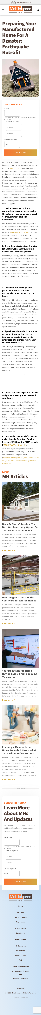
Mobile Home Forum (20, 979)
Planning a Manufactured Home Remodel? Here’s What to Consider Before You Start (19, 750)
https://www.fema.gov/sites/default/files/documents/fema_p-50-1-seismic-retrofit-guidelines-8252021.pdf (20, 460)
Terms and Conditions (20, 998)
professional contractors (19, 232)
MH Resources (20, 946)
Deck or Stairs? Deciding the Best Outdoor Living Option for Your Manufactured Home (20, 527)
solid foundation (16, 168)
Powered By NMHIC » (24, 2)
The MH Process (20, 917)
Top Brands (20, 922)
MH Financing (20, 939)
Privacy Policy (20, 988)
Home (20, 906)
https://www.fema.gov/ (14, 444)
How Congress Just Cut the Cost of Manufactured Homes (19, 599)
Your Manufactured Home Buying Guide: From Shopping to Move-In (19, 674)
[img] (38, 10)
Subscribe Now (20, 152)
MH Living (20, 912)
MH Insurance (20, 928)
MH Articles (20, 950)
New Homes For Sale (20, 966)
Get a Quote (20, 933)
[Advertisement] (20, 382)
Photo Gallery (20, 955)
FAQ (20, 960)
